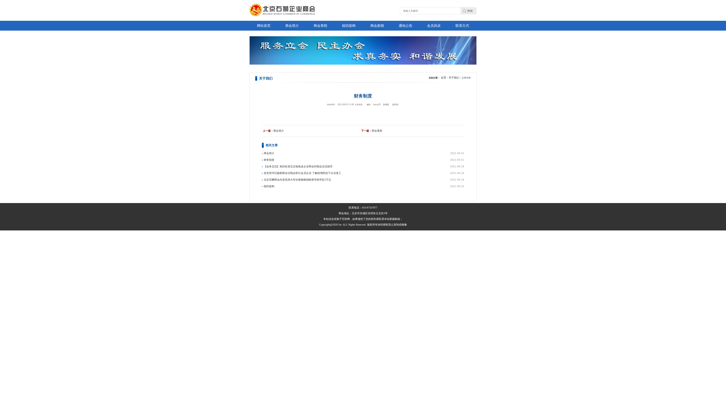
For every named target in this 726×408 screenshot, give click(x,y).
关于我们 (454, 77)
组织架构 (349, 26)
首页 (443, 77)
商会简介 (292, 26)
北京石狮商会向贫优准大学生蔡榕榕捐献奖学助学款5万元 (297, 179)
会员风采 (434, 26)
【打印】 (395, 105)
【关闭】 (386, 105)
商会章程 (320, 26)
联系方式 (462, 26)
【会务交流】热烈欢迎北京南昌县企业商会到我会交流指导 (298, 166)
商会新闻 (377, 26)
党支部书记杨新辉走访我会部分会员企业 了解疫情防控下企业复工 (302, 173)
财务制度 (269, 159)
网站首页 (264, 26)
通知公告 (405, 26)
